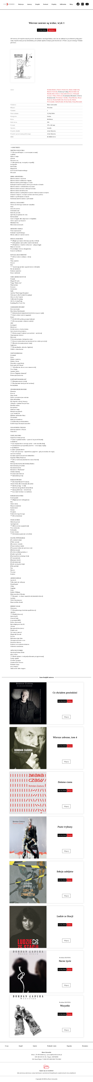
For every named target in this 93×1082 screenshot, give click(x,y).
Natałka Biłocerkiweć (53, 94)
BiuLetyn (21, 4)
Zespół (21, 1046)
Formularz (85, 1046)
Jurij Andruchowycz (66, 94)
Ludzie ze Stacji (65, 916)
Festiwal (45, 4)
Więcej (66, 717)
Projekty (54, 4)
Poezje (70, 746)
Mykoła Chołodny (52, 92)
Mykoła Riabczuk (74, 92)
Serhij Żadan (67, 102)
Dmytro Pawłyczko (62, 90)
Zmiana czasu (65, 782)
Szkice (70, 701)
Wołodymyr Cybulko (62, 98)
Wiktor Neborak (58, 96)
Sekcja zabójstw (65, 871)
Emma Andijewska (74, 90)
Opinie (35, 1046)
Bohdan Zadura (51, 90)
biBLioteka (63, 4)
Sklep (71, 4)
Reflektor (52, 30)
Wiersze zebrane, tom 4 (65, 737)
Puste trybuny (65, 826)
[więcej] (28, 703)
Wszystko (65, 1005)
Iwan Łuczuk (67, 100)
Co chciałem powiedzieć (65, 692)
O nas (6, 1046)
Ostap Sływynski (77, 102)
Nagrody (69, 1046)
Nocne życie (65, 961)
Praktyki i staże (51, 1046)
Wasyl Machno (73, 98)
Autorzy (29, 4)
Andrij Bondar (59, 102)
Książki (37, 4)
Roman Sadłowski (58, 100)
